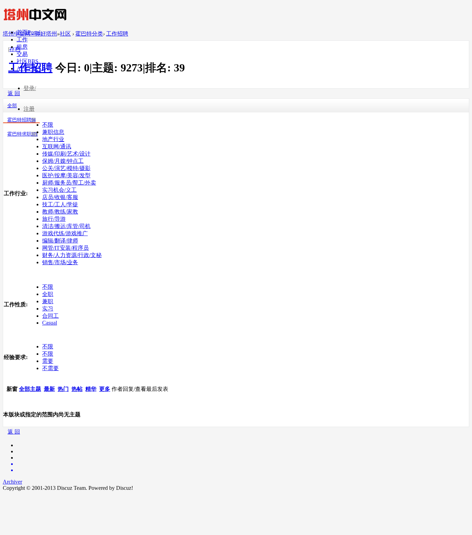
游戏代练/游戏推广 (65, 233)
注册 (29, 109)
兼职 (47, 301)
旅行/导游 (54, 219)
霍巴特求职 (22, 134)
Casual (49, 323)
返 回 (14, 432)
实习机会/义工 (59, 190)
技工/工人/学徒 (60, 204)
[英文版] (243, 464)
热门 (63, 389)
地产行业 (53, 139)
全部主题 (30, 389)
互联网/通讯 (56, 146)
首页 (28, 32)
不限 (47, 125)
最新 (49, 389)
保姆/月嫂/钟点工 (63, 161)
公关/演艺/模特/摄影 (66, 168)
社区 (27, 61)
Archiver (12, 482)
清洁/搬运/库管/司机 (66, 226)
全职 (47, 294)
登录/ (29, 88)
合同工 (50, 316)
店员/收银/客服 (60, 197)
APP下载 (27, 68)
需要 (47, 361)
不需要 (50, 368)
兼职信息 (53, 132)
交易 (22, 54)
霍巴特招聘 (21, 119)
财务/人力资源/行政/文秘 (72, 255)
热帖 (77, 389)
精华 (90, 389)
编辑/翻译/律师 (60, 241)
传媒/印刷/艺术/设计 (66, 154)
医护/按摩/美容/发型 (66, 175)
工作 (22, 39)
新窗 (12, 389)
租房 (22, 47)
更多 (104, 389)
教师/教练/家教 (60, 212)
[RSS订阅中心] (243, 470)
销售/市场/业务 (60, 262)
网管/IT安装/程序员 (65, 248)
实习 (47, 308)
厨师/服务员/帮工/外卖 (69, 183)
